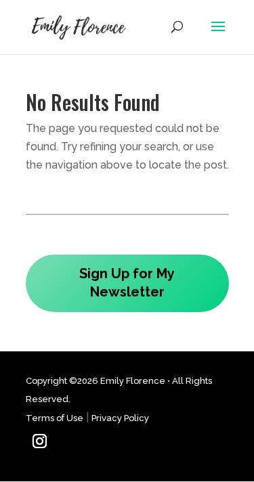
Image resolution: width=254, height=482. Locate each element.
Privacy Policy (120, 418)
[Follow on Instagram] (40, 441)
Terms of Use (54, 418)
